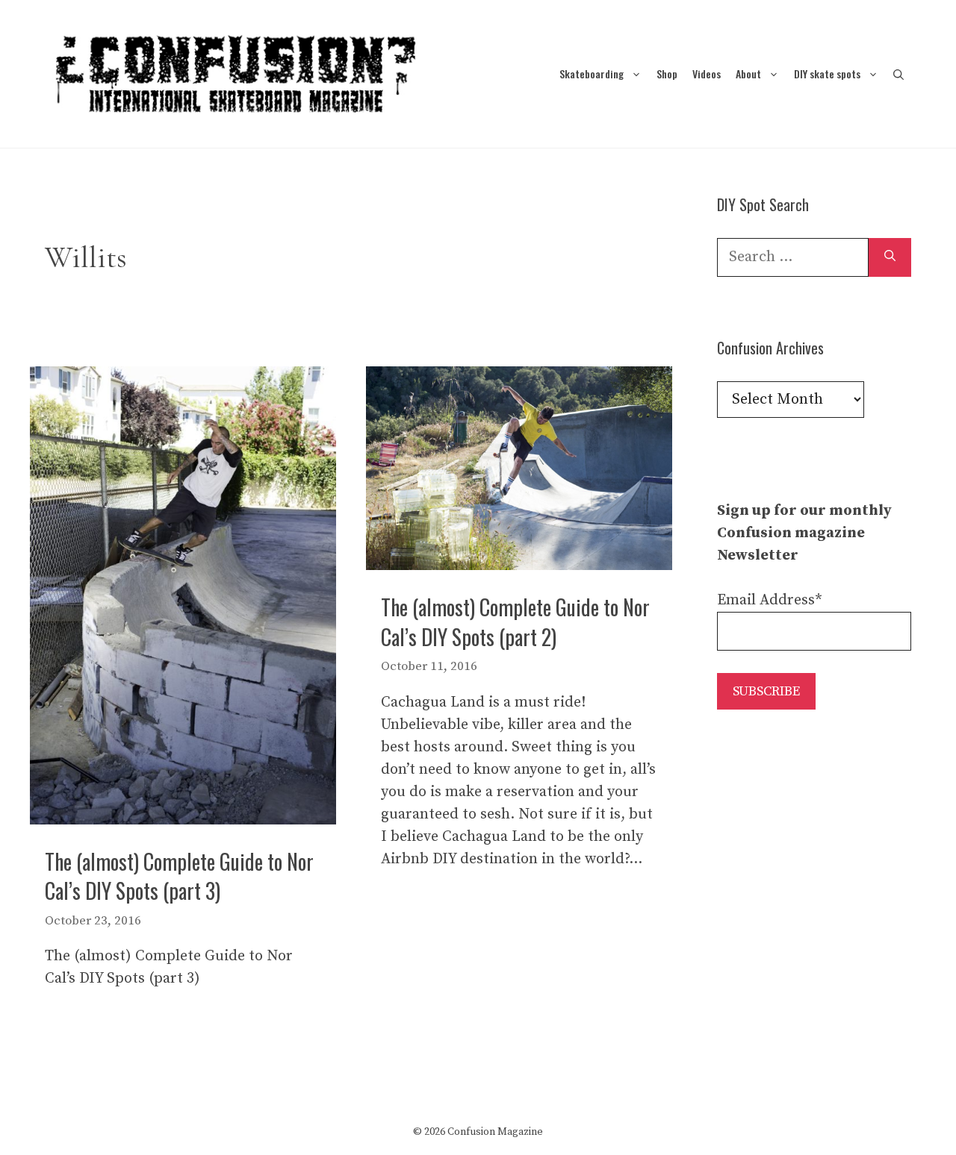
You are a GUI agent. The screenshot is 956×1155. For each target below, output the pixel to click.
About (748, 73)
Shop (667, 73)
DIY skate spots (827, 73)
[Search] (890, 257)
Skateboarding (591, 73)
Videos (706, 73)
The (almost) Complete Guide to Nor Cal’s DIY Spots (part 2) (515, 621)
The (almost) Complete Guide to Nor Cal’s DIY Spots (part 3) (179, 876)
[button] (898, 73)
